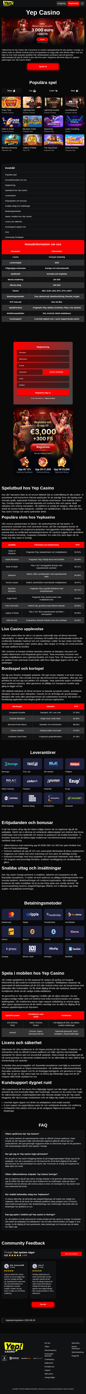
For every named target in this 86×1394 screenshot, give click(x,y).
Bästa (9, 91)
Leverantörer (10, 196)
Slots (73, 91)
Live (31, 91)
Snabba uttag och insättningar (17, 206)
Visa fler (43, 1304)
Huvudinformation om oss (16, 180)
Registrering (10, 185)
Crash (51, 91)
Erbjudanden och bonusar (16, 201)
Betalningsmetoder (13, 211)
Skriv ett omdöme (71, 1254)
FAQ (7, 232)
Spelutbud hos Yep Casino (16, 190)
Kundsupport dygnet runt (15, 227)
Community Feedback (14, 237)
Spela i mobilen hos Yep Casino (18, 216)
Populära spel (11, 175)
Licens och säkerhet (13, 222)
